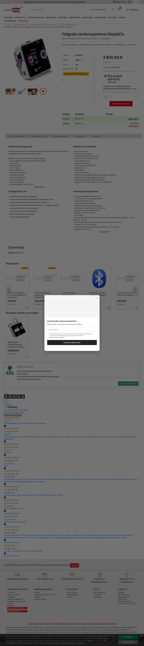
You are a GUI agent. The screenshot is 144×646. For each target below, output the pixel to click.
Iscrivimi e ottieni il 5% (72, 342)
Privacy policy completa (57, 337)
